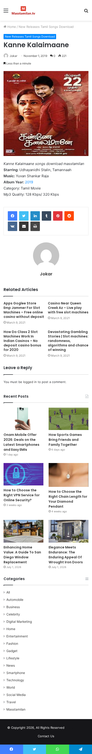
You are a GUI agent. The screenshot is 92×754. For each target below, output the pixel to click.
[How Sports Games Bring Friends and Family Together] (68, 419)
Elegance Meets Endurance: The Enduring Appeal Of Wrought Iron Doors (66, 554)
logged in (30, 382)
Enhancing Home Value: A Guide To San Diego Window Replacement (22, 554)
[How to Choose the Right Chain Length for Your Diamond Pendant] (68, 475)
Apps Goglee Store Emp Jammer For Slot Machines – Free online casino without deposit (24, 310)
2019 (29, 182)
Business (13, 607)
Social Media (16, 695)
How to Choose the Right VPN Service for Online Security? (22, 495)
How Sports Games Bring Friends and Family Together (65, 439)
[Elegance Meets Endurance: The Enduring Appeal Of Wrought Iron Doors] (68, 531)
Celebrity (13, 614)
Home (11, 27)
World (10, 687)
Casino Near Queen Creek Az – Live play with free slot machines (68, 308)
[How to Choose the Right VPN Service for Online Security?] (23, 474)
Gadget (11, 651)
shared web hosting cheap (80, 728)
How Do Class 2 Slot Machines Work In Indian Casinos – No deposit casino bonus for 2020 (22, 340)
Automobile (14, 600)
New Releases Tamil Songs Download (46, 27)
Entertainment (17, 636)
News (10, 665)
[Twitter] (24, 216)
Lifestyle (12, 658)
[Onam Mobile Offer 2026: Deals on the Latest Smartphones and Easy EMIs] (23, 419)
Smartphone (15, 673)
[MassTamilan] (23, 10)
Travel (11, 702)
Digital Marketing (19, 621)
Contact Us (46, 736)
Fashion (12, 643)
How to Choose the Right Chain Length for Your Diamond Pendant (68, 499)
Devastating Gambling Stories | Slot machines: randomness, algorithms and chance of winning (68, 340)
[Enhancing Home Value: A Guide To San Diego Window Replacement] (23, 531)
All (8, 592)
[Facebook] (12, 216)
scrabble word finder (71, 728)
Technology (15, 680)
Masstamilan (15, 709)
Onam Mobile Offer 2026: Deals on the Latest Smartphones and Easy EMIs (21, 442)
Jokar (13, 56)
